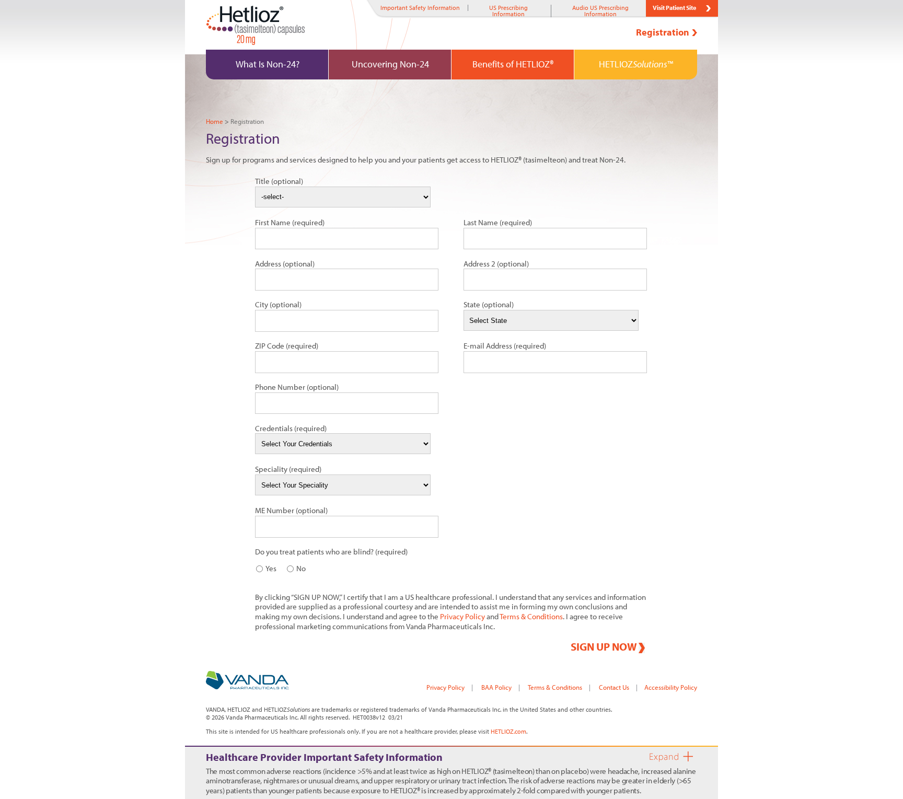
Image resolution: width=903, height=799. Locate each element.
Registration (662, 32)
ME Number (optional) (291, 510)
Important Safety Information (420, 8)
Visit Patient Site (674, 8)
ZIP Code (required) (286, 346)
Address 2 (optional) (496, 264)
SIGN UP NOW (604, 647)
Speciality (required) (288, 469)
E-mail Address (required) (505, 346)
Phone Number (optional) (297, 387)
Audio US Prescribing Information (600, 11)
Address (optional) (285, 264)
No (301, 568)
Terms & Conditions (531, 616)
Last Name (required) (498, 222)
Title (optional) (279, 181)
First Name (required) (290, 222)
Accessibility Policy (670, 687)
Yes (270, 568)
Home (214, 121)
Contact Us (614, 687)
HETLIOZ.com (508, 731)
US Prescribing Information (508, 11)
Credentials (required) (291, 428)
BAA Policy (496, 687)
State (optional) (489, 304)
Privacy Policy (462, 616)
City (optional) (278, 304)
